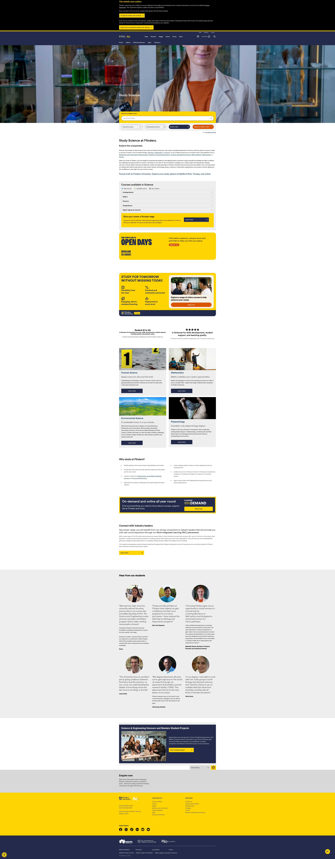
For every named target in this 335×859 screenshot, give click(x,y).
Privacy (171, 849)
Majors (125, 197)
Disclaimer (139, 849)
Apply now (191, 305)
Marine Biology (196, 155)
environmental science (140, 478)
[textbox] (167, 118)
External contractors (158, 814)
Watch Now (198, 509)
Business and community (160, 808)
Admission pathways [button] (139, 42)
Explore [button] (129, 42)
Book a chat (174, 127)
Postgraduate (127, 206)
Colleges (188, 808)
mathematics (158, 152)
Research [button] (153, 36)
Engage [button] (161, 36)
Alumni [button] (168, 36)
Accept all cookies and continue (130, 16)
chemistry (150, 152)
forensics (127, 478)
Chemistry (151, 155)
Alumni (154, 804)
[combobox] (167, 118)
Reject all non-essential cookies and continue (135, 27)
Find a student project (177, 750)
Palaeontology (206, 155)
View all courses (132, 127)
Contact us (188, 801)
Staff (153, 812)
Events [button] (122, 42)
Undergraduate (128, 192)
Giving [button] (174, 36)
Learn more (189, 220)
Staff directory (189, 806)
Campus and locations (192, 804)
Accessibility (155, 849)
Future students (157, 801)
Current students (157, 810)
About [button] (181, 36)
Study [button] (146, 36)
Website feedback (124, 849)
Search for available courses (129, 113)
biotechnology (141, 476)
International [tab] (195, 768)
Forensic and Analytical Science (181, 155)
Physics (121, 157)
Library (187, 810)
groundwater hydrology (154, 476)
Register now (174, 245)
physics (167, 152)
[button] (198, 37)
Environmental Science (163, 155)
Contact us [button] (158, 42)
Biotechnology (143, 155)
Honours (126, 201)
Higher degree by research (132, 210)
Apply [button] (150, 42)
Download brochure (153, 127)
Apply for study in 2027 (201, 127)
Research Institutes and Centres (195, 812)
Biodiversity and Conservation (128, 155)
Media (154, 806)
